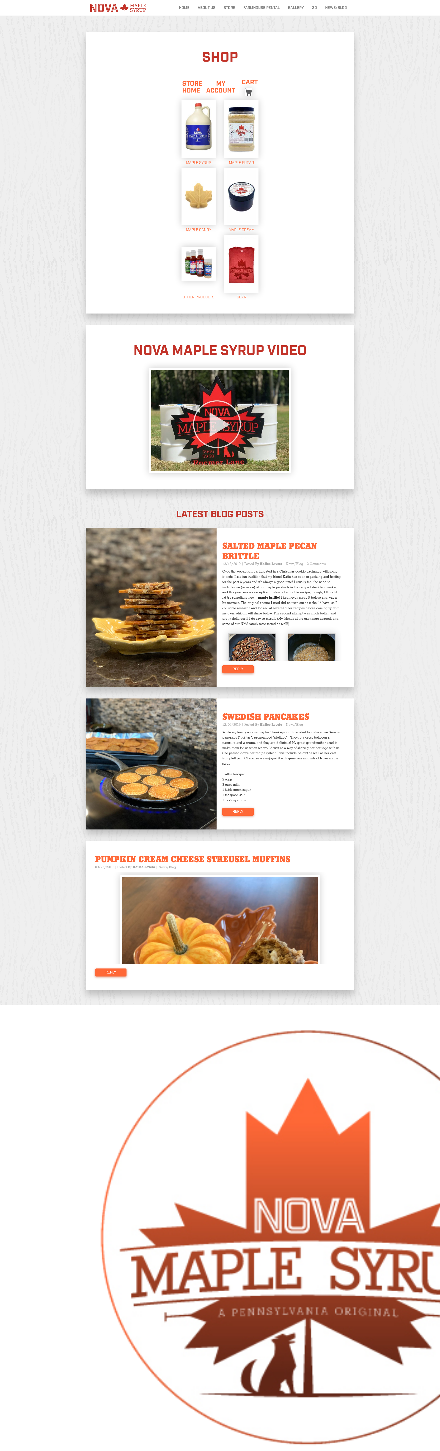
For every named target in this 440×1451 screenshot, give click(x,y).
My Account (220, 87)
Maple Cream (241, 230)
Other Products (198, 297)
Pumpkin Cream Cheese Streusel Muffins (192, 859)
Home (184, 7)
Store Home (192, 87)
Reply (238, 669)
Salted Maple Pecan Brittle (269, 551)
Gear (241, 297)
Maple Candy (198, 230)
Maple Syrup (198, 163)
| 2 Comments (315, 564)
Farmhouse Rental (261, 7)
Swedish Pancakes (265, 717)
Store (229, 7)
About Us (206, 7)
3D (314, 7)
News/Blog (336, 7)
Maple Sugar (241, 163)
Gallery (296, 7)
